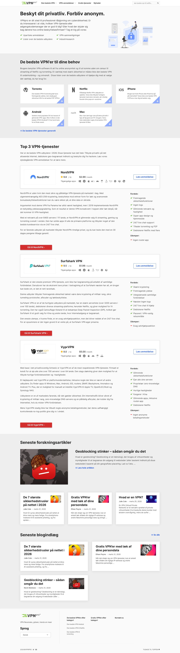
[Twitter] (33, 649)
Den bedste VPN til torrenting (73, 633)
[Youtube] (36, 649)
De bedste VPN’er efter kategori (76, 619)
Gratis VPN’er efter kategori (98, 619)
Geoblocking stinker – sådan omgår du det (110, 451)
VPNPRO (28, 649)
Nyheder (97, 3)
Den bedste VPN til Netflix (75, 628)
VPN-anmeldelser (66, 3)
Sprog (24, 628)
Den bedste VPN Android (75, 624)
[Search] (158, 3)
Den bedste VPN (48, 3)
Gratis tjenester (84, 3)
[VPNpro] (29, 3)
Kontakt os (119, 618)
